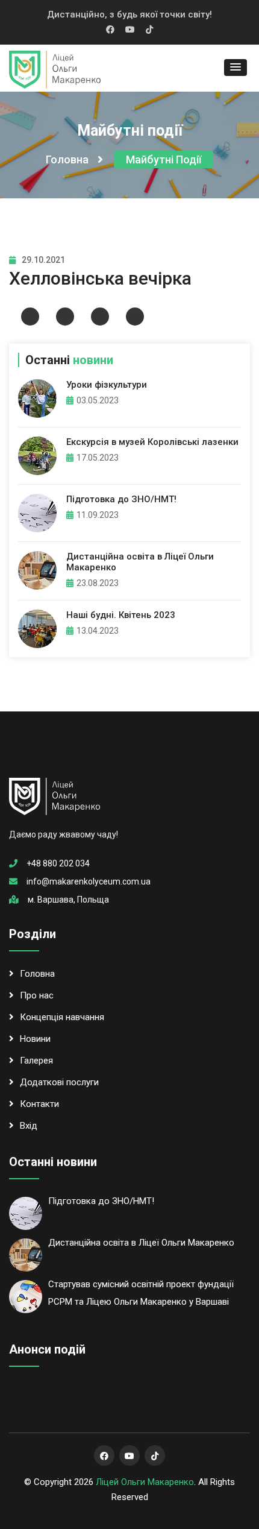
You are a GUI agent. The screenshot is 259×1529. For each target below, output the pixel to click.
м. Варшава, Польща (68, 899)
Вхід (28, 1125)
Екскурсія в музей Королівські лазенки (152, 442)
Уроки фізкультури (106, 384)
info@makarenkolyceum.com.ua (89, 881)
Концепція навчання (62, 1017)
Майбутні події (163, 159)
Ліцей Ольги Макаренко (145, 1482)
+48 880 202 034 (58, 863)
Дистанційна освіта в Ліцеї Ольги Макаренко (141, 1242)
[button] (235, 67)
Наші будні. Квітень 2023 (120, 615)
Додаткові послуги (59, 1082)
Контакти (39, 1104)
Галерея (36, 1060)
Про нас (37, 995)
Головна (67, 159)
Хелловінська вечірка (100, 278)
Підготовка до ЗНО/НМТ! (121, 499)
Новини (35, 1038)
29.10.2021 (43, 260)
